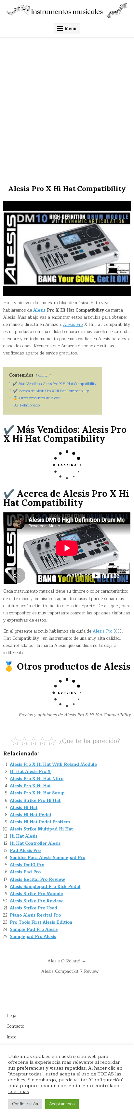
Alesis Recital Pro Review (37, 879)
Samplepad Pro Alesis (33, 936)
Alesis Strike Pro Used (33, 908)
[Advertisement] (67, 108)
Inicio (12, 1037)
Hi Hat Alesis (23, 836)
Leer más (18, 1091)
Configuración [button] (25, 1104)
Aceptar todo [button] (62, 1104)
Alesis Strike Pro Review (36, 901)
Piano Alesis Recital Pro (35, 915)
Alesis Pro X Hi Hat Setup (37, 793)
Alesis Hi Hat (23, 807)
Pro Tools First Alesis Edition (41, 922)
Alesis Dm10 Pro (27, 864)
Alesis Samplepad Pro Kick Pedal (45, 886)
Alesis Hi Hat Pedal (30, 814)
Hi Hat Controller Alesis (35, 843)
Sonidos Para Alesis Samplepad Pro (47, 857)
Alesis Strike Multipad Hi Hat (41, 829)
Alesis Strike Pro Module (36, 893)
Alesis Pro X (105, 631)
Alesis (39, 310)
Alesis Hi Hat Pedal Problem (40, 822)
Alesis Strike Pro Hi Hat (35, 800)
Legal (12, 1015)
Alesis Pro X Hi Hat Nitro (36, 778)
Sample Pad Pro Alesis (34, 929)
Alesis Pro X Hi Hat (30, 786)
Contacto (15, 1026)
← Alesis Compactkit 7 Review (67, 971)
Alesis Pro (73, 324)
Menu (70, 28)
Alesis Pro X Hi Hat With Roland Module (53, 764)
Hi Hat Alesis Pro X (30, 771)
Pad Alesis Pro (25, 850)
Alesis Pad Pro (25, 872)
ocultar (43, 375)
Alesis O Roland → (66, 961)
